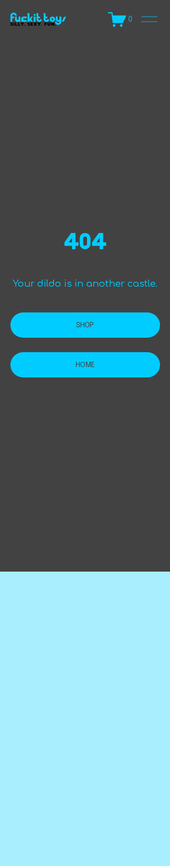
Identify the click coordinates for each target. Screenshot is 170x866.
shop (85, 325)
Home (85, 365)
